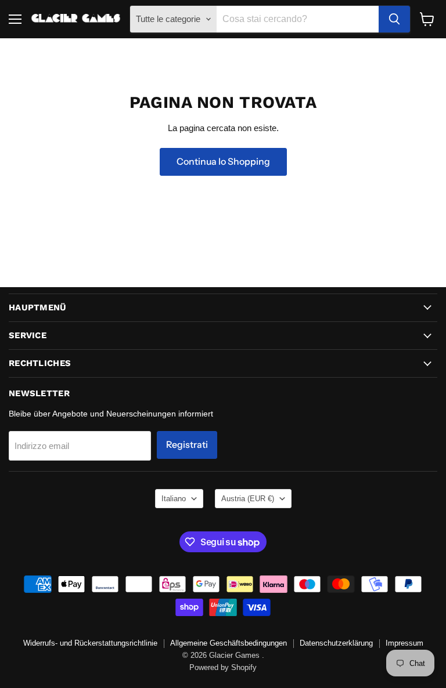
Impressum (404, 643)
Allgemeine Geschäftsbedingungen (228, 643)
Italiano (173, 498)
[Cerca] (394, 19)
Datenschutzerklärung (336, 643)
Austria (247, 498)
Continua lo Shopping (223, 161)
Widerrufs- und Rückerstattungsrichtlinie (90, 643)
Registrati (187, 444)
